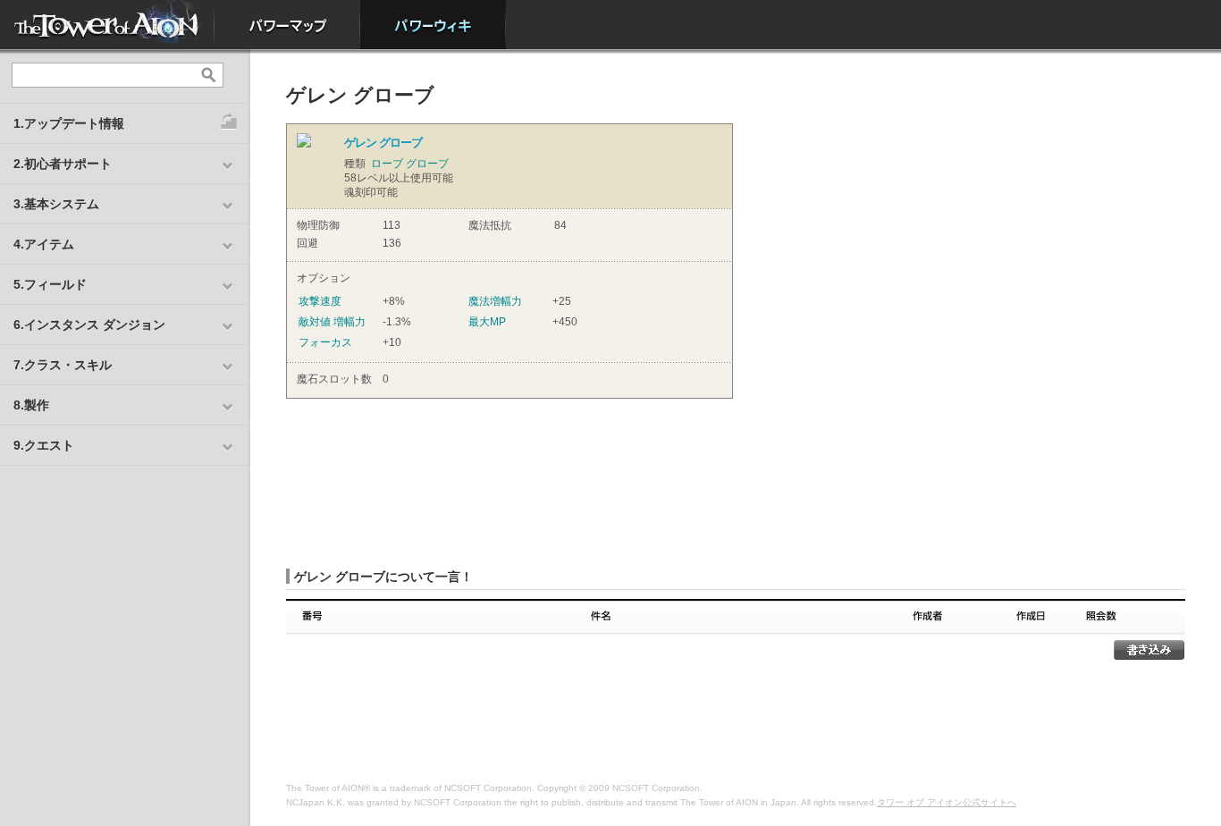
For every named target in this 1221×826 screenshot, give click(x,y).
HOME (107, 24)
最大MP (487, 322)
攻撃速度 (320, 301)
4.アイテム (43, 244)
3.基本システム (56, 204)
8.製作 (31, 405)
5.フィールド (50, 284)
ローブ (387, 163)
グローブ (427, 163)
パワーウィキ (433, 24)
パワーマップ (287, 24)
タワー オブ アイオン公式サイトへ (946, 802)
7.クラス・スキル (62, 365)
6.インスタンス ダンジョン (89, 324)
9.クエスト (43, 445)
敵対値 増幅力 (332, 322)
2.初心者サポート (62, 163)
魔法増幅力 (495, 301)
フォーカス (325, 342)
